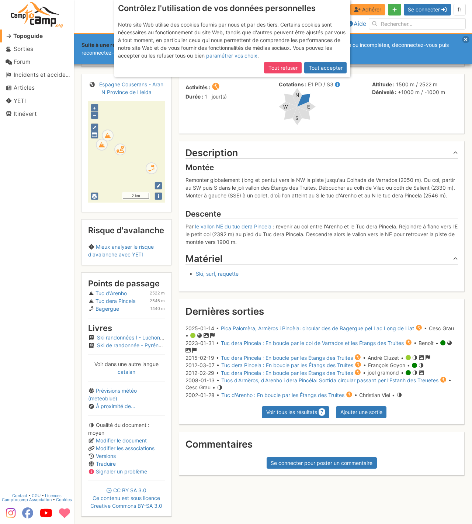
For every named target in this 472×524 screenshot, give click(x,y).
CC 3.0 (126, 498)
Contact (19, 495)
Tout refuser (283, 68)
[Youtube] (46, 515)
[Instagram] (9, 515)
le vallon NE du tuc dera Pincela (233, 226)
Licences (53, 495)
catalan (126, 372)
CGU (36, 495)
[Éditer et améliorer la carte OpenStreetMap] (158, 185)
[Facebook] (27, 515)
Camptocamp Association (27, 499)
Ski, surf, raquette (217, 273)
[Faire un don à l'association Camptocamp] (64, 515)
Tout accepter (326, 68)
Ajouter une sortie (361, 412)
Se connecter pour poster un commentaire (321, 463)
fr (459, 9)
